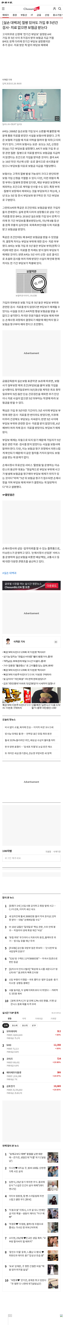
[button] (3, 8)
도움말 (48, 851)
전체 (6, 1025)
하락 (24, 1018)
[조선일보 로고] (6, 2)
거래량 (53, 1018)
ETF (34, 1025)
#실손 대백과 (9, 573)
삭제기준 (57, 851)
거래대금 (39, 1018)
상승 (10, 1018)
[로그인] (54, 8)
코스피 (15, 1025)
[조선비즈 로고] (31, 8)
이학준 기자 (7, 79)
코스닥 (25, 1025)
